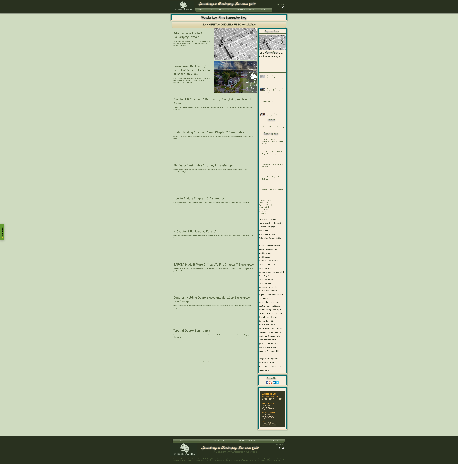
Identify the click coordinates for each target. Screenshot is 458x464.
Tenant (261, 242)
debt (280, 313)
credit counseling (265, 310)
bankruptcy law (264, 276)
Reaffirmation (264, 231)
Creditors (272, 219)
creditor (261, 313)
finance (271, 332)
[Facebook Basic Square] (267, 382)
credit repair (277, 310)
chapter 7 (280, 295)
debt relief (274, 317)
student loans (264, 370)
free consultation (270, 340)
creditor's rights (271, 313)
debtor (271, 321)
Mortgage (271, 227)
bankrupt (262, 264)
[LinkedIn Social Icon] (274, 382)
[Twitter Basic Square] (277, 382)
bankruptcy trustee (266, 287)
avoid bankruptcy (265, 253)
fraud (261, 340)
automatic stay (271, 249)
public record (271, 355)
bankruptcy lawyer (265, 283)
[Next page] (223, 362)
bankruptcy (271, 264)
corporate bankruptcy (267, 302)
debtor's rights (264, 325)
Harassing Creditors (266, 223)
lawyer (267, 347)
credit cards (276, 306)
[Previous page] (203, 362)
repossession (263, 362)
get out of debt (264, 344)
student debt (276, 366)
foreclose (278, 332)
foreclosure (263, 336)
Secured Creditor (275, 238)
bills (275, 287)
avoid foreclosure (265, 257)
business (274, 291)
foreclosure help (274, 336)
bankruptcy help (279, 272)
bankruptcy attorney (266, 268)
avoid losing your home (267, 261)
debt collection (264, 317)
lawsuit (261, 347)
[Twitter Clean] (282, 7)
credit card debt (264, 306)
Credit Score (263, 219)
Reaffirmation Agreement (268, 234)
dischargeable (264, 328)
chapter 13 (272, 295)
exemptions (263, 332)
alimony (262, 249)
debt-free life (263, 321)
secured (272, 362)
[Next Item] (282, 42)
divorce (272, 328)
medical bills (275, 351)
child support (263, 298)
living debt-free (264, 351)
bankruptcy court (265, 272)
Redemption (263, 238)
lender (273, 347)
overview (262, 355)
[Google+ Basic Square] (270, 382)
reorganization (264, 359)
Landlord (277, 223)
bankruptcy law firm (266, 279)
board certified (264, 291)
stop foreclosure (265, 366)
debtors (273, 325)
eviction (279, 328)
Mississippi (262, 227)
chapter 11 (263, 295)
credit (278, 302)
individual (274, 344)
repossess (274, 359)
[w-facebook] (279, 7)
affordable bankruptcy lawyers (270, 246)
